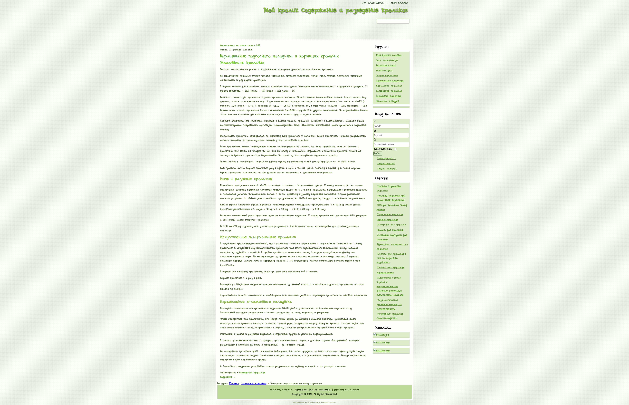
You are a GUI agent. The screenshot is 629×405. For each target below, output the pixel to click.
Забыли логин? (386, 163)
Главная (234, 383)
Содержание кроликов (389, 80)
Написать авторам (281, 389)
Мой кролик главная (388, 55)
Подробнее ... (227, 377)
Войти (377, 153)
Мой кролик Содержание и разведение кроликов (336, 10)
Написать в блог (386, 65)
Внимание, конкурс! (387, 101)
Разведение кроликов (252, 372)
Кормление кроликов (389, 85)
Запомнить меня (382, 149)
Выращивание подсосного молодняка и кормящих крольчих (279, 56)
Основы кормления (387, 75)
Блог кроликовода (372, 3)
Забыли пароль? (387, 168)
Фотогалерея (384, 70)
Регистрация (385, 158)
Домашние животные (388, 96)
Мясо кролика (399, 3)
